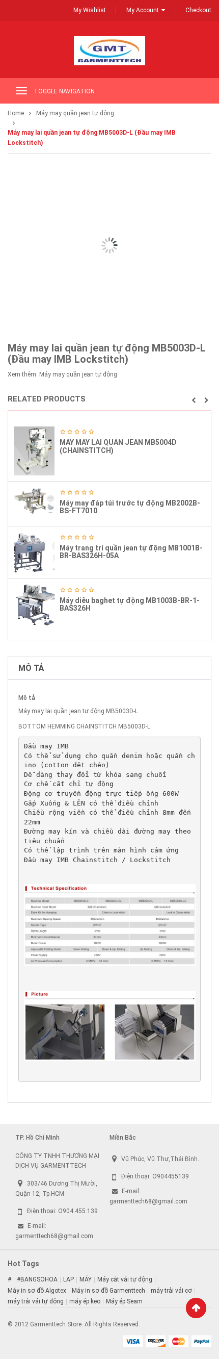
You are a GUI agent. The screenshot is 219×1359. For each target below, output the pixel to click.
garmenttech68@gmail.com (54, 1236)
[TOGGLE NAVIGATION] (21, 90)
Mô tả (31, 668)
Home (16, 113)
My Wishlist (89, 10)
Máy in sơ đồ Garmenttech (108, 1290)
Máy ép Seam (124, 1301)
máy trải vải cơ (171, 1290)
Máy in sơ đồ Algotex (37, 1290)
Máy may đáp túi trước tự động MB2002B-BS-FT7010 (130, 507)
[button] (193, 400)
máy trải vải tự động (36, 1301)
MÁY (85, 1279)
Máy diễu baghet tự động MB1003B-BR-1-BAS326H (130, 604)
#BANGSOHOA (37, 1279)
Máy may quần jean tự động (75, 113)
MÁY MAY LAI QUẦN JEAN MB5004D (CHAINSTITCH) (118, 446)
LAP (68, 1279)
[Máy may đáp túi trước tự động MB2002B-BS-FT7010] (34, 501)
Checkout (198, 10)
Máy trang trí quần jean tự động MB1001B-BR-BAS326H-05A (131, 552)
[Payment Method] (132, 1341)
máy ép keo (84, 1301)
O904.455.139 (78, 1211)
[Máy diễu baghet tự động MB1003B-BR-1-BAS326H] (34, 605)
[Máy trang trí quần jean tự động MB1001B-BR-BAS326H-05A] (34, 552)
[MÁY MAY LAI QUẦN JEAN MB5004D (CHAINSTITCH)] (34, 450)
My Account (142, 10)
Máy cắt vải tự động (124, 1279)
